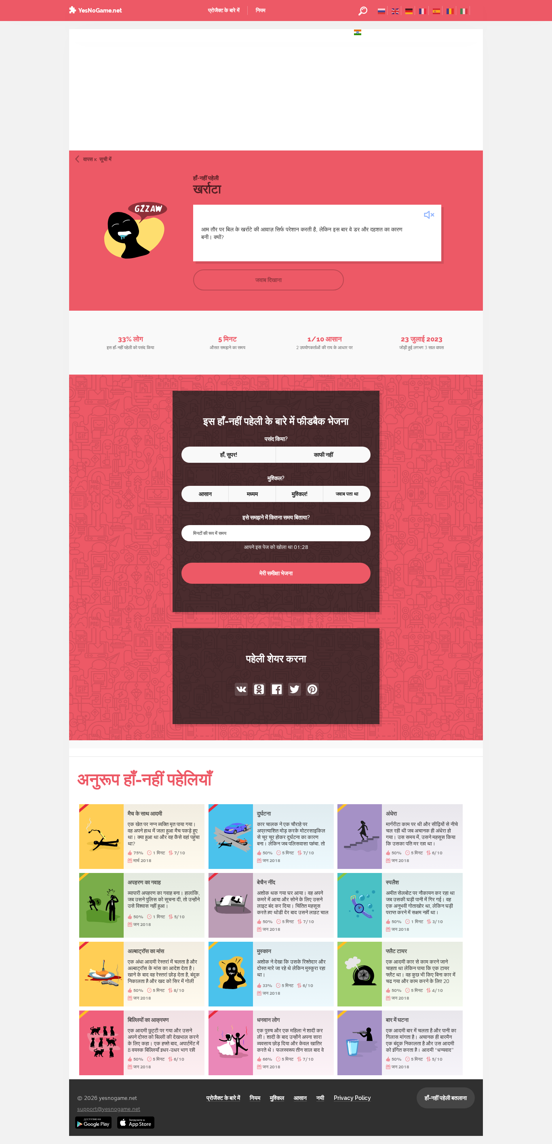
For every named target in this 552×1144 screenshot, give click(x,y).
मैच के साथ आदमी (141, 836)
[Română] (450, 10)
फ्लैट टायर (400, 974)
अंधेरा (400, 836)
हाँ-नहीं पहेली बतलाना (446, 1098)
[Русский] (382, 10)
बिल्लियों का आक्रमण (141, 1043)
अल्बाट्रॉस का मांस (141, 974)
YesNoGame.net (100, 10)
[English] (395, 10)
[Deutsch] (409, 10)
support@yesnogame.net (108, 1108)
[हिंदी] (358, 31)
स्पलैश (400, 905)
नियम (260, 10)
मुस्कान (271, 974)
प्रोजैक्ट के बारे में (224, 10)
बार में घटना (400, 1043)
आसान (300, 1098)
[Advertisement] (276, 89)
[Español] (436, 10)
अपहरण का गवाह (141, 905)
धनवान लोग (271, 1043)
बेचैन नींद (271, 905)
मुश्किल (277, 1098)
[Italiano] (464, 10)
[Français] (423, 10)
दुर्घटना (271, 836)
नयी (320, 1098)
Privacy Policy (352, 1098)
